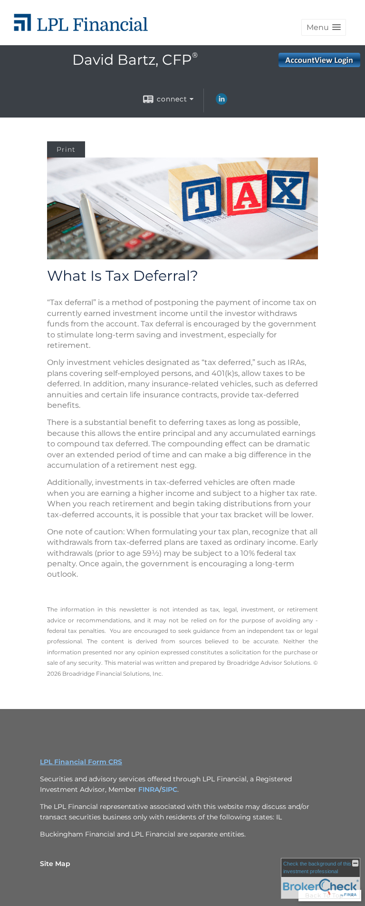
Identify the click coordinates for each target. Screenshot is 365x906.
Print (66, 149)
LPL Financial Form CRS (81, 762)
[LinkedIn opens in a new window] (221, 102)
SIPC (169, 789)
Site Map (55, 863)
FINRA (148, 789)
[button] (323, 27)
